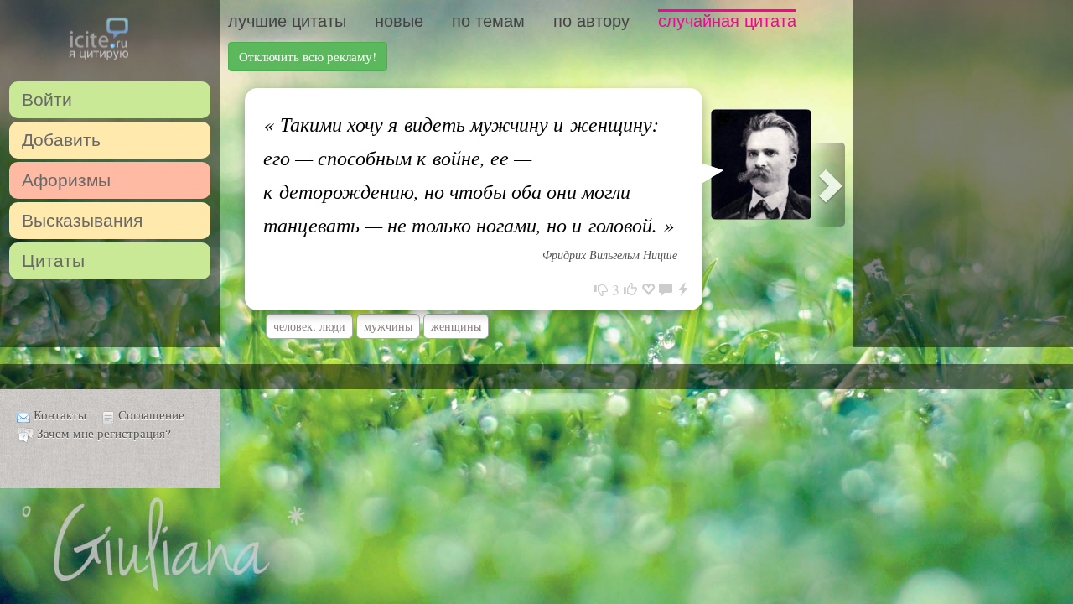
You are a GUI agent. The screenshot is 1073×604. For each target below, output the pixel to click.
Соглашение (151, 414)
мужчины (388, 326)
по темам (488, 21)
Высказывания (82, 220)
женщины (456, 326)
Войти (47, 99)
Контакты (60, 414)
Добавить (61, 139)
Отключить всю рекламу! (307, 56)
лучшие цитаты (287, 21)
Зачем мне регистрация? (104, 432)
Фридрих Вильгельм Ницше (609, 255)
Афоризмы (66, 180)
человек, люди (309, 326)
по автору (591, 21)
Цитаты (53, 260)
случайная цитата (727, 21)
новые (399, 21)
